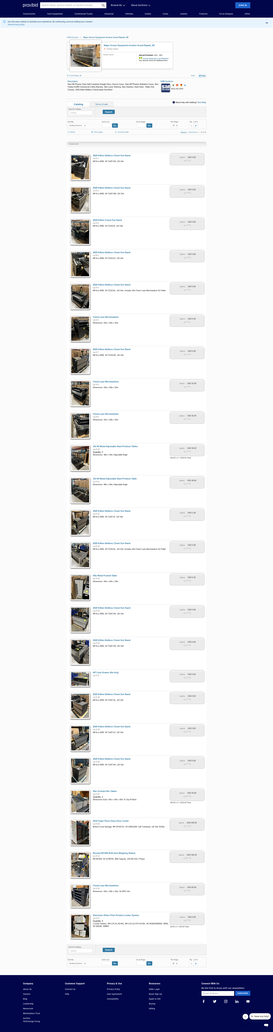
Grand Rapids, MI (75, 75)
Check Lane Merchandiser (106, 317)
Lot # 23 (96, 889)
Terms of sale (101, 104)
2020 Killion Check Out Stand (107, 220)
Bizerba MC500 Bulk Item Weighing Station (114, 853)
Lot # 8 (96, 385)
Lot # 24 (96, 824)
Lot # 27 (96, 918)
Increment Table (123, 132)
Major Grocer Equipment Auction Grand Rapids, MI (105, 37)
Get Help (202, 102)
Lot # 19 (96, 730)
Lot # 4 (96, 223)
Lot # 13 (96, 579)
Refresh (72, 131)
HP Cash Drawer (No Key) (106, 672)
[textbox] (80, 113)
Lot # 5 (96, 255)
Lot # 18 (96, 697)
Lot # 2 (96, 191)
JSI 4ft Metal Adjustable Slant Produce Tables (115, 446)
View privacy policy (16, 24)
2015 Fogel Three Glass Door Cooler (111, 821)
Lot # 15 (96, 611)
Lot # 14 (96, 546)
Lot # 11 (96, 482)
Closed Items (192, 132)
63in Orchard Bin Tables (105, 791)
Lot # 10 (96, 449)
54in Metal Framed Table (105, 575)
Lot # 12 (96, 514)
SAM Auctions (73, 37)
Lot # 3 (96, 320)
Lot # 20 (96, 762)
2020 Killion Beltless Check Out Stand (111, 155)
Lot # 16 (96, 643)
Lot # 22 (96, 794)
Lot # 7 (96, 352)
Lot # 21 (96, 856)
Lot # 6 (96, 288)
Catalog (78, 104)
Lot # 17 (96, 676)
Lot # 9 (96, 417)
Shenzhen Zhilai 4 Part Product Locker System (116, 915)
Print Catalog (98, 131)
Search (108, 112)
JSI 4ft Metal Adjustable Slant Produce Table (115, 479)
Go (114, 125)
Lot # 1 (96, 159)
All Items (183, 132)
